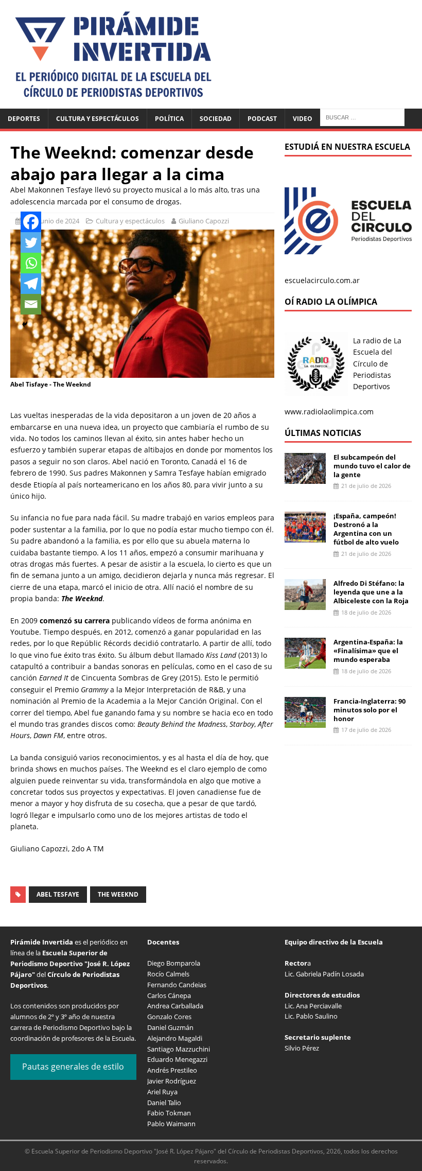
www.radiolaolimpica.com (329, 411)
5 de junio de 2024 (51, 220)
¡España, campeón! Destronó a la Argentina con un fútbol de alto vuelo (366, 529)
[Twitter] (31, 242)
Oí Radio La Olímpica (331, 301)
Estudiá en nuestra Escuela (347, 146)
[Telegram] (31, 283)
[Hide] (25, 324)
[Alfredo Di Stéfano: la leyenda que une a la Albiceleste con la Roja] (305, 604)
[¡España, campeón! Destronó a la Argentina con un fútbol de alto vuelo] (305, 536)
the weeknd (118, 894)
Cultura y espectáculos (97, 118)
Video (302, 118)
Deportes (24, 118)
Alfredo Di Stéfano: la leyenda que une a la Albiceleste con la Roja (371, 592)
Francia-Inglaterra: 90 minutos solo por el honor (369, 709)
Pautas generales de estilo (73, 1066)
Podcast (262, 118)
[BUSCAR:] (362, 116)
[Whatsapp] (31, 263)
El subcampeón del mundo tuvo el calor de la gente (372, 465)
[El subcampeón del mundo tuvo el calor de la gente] (305, 477)
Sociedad (216, 118)
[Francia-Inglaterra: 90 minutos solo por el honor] (305, 721)
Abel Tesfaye (58, 894)
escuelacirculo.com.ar (322, 280)
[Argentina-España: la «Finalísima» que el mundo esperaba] (305, 663)
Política (169, 118)
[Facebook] (31, 222)
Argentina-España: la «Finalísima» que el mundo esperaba (368, 650)
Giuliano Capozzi (204, 220)
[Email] (31, 304)
